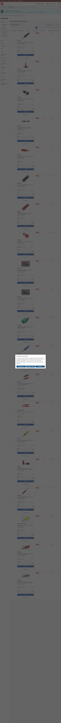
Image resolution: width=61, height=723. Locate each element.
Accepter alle (21, 366)
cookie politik (18, 363)
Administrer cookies (31, 366)
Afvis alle (40, 366)
